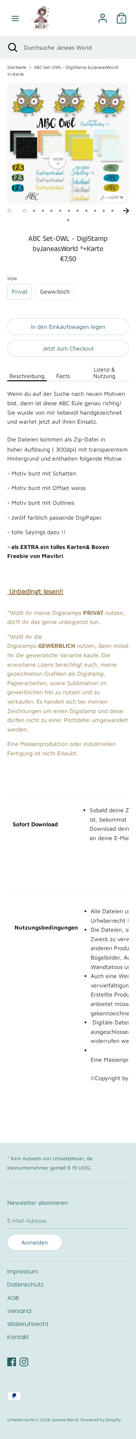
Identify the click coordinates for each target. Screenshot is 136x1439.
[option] (68, 143)
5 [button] (60, 211)
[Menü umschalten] (15, 18)
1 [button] (24, 211)
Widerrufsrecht (28, 1324)
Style (12, 278)
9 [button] (95, 211)
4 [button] (51, 211)
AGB (13, 1298)
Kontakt (18, 1337)
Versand (19, 1311)
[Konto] (102, 15)
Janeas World (64, 1419)
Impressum (22, 1271)
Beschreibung (27, 376)
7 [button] (78, 211)
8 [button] (86, 211)
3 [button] (43, 211)
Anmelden (34, 1242)
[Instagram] (24, 1361)
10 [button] (104, 211)
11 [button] (112, 211)
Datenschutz (25, 1284)
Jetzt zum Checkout (68, 348)
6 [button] (69, 211)
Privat (20, 291)
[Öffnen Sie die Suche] (11, 47)
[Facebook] (11, 1361)
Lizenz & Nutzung (104, 372)
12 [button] (68, 220)
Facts (63, 376)
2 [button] (34, 211)
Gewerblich (55, 291)
